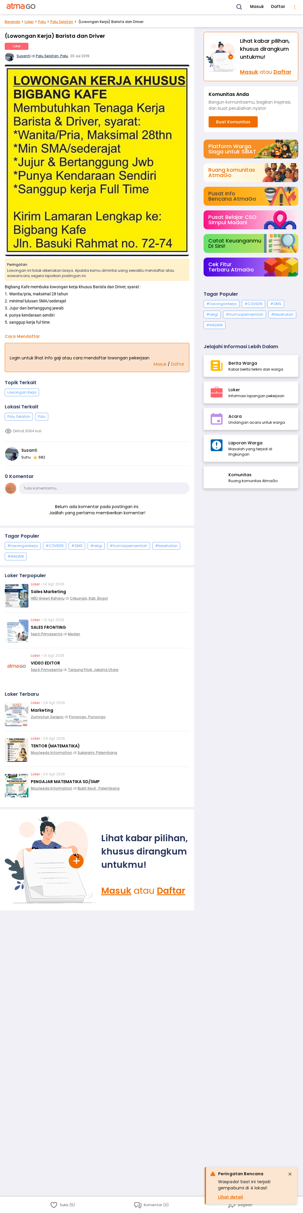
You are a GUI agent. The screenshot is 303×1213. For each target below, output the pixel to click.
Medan (74, 633)
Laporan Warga (245, 443)
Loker (29, 21)
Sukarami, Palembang (97, 752)
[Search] (239, 7)
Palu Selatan (61, 21)
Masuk (257, 6)
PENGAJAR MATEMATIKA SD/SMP (65, 782)
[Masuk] (50, 860)
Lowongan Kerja (21, 392)
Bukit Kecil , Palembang (99, 788)
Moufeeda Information (51, 752)
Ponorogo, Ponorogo (87, 716)
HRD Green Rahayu (48, 598)
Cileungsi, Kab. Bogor (89, 598)
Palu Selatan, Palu (52, 55)
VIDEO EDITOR (45, 663)
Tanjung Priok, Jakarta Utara (93, 669)
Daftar (278, 6)
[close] (290, 1174)
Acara (235, 416)
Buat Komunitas (233, 122)
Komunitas (240, 475)
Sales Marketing (48, 592)
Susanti (23, 55)
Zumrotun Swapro (47, 716)
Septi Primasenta (46, 633)
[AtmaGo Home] (21, 7)
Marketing (42, 710)
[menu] (294, 7)
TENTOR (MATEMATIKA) (55, 746)
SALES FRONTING (48, 627)
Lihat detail (230, 1197)
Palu (42, 21)
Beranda (12, 21)
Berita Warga (242, 363)
